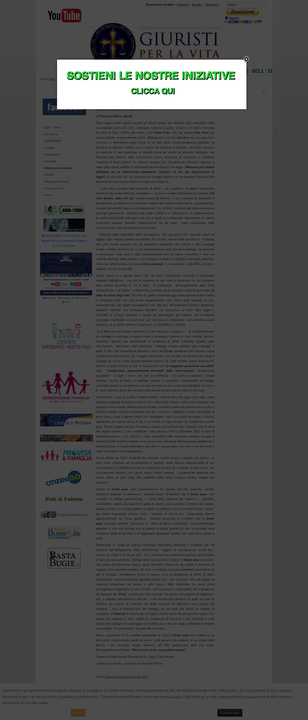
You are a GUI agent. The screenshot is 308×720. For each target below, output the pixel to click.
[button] (246, 59)
